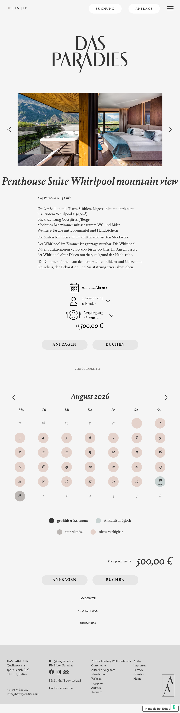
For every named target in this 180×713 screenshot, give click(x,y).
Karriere (96, 692)
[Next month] (167, 397)
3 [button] (19, 438)
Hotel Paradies (63, 665)
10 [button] (19, 452)
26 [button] (66, 482)
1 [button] (136, 423)
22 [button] (136, 467)
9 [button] (160, 438)
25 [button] (43, 482)
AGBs (137, 661)
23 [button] (160, 467)
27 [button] (90, 482)
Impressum (140, 665)
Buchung (105, 9)
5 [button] (66, 438)
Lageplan (97, 683)
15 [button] (137, 452)
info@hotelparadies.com (22, 694)
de (9, 8)
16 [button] (160, 452)
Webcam (96, 678)
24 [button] (19, 482)
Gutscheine (98, 665)
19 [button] (66, 467)
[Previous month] (13, 397)
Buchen (115, 345)
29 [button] (136, 482)
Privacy (138, 670)
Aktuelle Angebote (103, 670)
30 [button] (160, 481)
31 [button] (20, 496)
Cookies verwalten (61, 688)
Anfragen (65, 345)
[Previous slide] (10, 129)
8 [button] (137, 438)
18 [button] (43, 467)
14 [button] (113, 452)
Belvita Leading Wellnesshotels (111, 661)
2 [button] (160, 423)
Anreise (96, 687)
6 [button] (90, 438)
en (17, 8)
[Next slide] (171, 129)
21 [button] (113, 467)
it (25, 8)
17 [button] (20, 467)
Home (137, 678)
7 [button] (113, 438)
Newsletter (98, 674)
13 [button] (90, 452)
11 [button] (43, 452)
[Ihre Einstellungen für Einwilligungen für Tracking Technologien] (174, 707)
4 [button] (43, 438)
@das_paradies (63, 661)
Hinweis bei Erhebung (160, 708)
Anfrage (144, 9)
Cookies (138, 674)
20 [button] (90, 467)
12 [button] (66, 452)
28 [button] (113, 482)
